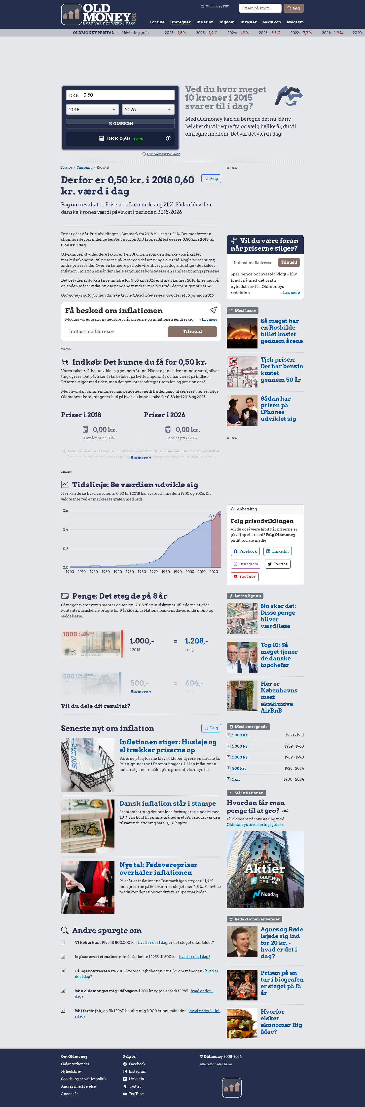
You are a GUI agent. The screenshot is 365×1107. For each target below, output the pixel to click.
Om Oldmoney (74, 1057)
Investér (248, 22)
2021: (304, 33)
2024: (210, 33)
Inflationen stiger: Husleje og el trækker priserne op (168, 746)
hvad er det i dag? (194, 956)
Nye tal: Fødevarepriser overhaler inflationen (158, 869)
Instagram (248, 564)
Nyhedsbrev (71, 1071)
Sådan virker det (75, 1064)
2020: (336, 33)
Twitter (280, 564)
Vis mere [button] (141, 458)
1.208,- (196, 640)
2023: (242, 33)
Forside (157, 22)
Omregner (180, 22)
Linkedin (280, 551)
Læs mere (209, 319)
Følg (214, 178)
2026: (147, 33)
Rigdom (227, 22)
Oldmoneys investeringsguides (255, 824)
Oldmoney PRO (217, 6)
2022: (273, 33)
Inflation (205, 22)
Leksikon (271, 22)
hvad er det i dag (152, 942)
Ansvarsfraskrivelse (78, 1086)
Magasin (295, 22)
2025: (179, 33)
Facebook (248, 551)
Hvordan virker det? (163, 154)
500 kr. (239, 768)
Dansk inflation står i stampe (167, 803)
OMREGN (123, 123)
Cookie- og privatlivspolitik (84, 1079)
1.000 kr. (240, 735)
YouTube (247, 576)
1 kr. (236, 779)
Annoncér (69, 1094)
